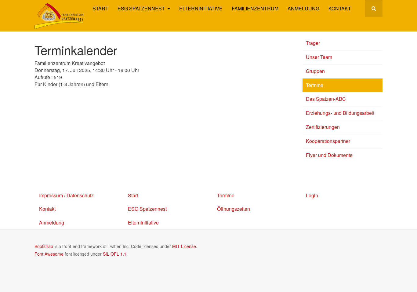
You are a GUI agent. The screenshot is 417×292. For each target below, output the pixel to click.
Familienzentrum (255, 8)
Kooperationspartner (328, 140)
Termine (314, 85)
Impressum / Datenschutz (66, 195)
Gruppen (315, 71)
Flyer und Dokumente (329, 155)
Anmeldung (303, 8)
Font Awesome (48, 254)
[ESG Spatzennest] (58, 16)
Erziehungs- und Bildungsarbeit (340, 112)
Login (312, 195)
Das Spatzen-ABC (326, 98)
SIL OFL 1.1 (114, 254)
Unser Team (319, 56)
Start (100, 8)
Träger (313, 42)
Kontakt (339, 8)
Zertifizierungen (323, 126)
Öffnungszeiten (233, 208)
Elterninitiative (201, 8)
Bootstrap (43, 246)
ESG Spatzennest (142, 8)
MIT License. (184, 246)
